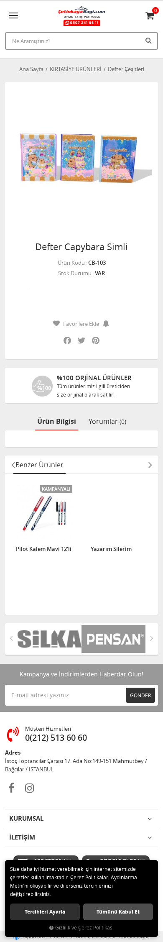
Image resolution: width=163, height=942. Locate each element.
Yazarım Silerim (111, 549)
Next (150, 464)
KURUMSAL (26, 818)
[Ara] (149, 40)
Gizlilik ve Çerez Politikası (84, 927)
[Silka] (50, 639)
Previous (13, 464)
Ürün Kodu (71, 262)
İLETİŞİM (22, 837)
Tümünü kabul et (118, 911)
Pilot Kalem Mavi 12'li (43, 549)
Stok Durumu (75, 273)
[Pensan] (113, 639)
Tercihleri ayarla (45, 911)
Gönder (140, 695)
